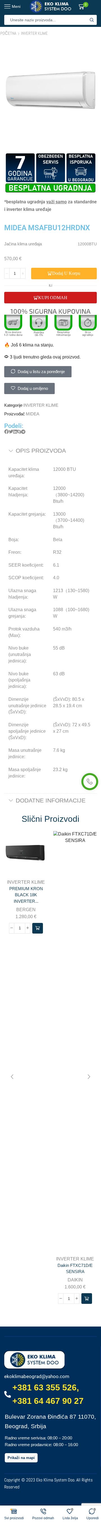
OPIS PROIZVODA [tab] (41, 450)
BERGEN (26, 909)
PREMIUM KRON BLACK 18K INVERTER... (26, 895)
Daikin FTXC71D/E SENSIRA (75, 1268)
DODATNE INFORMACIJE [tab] (51, 800)
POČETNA (8, 33)
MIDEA (32, 414)
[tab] (50, 451)
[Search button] (92, 20)
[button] (6, 432)
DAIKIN (75, 1280)
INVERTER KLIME (34, 33)
